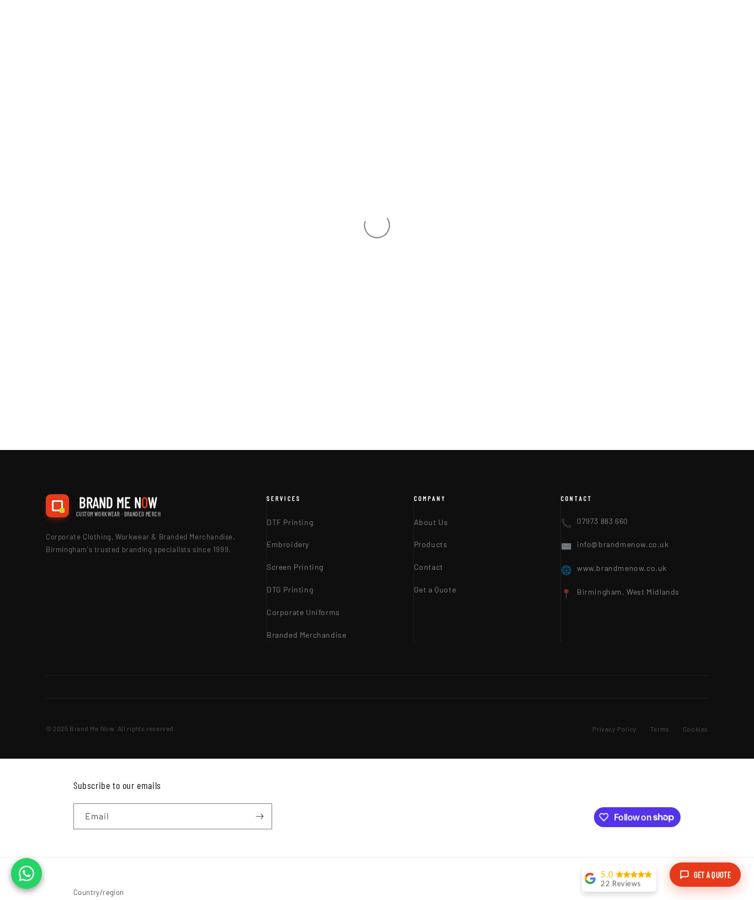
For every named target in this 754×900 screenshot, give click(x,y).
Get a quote (712, 875)
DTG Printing (290, 589)
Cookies (695, 729)
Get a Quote (435, 589)
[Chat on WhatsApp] (26, 873)
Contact (428, 566)
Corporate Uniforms (303, 612)
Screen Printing (295, 566)
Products (431, 544)
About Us (431, 522)
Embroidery (288, 544)
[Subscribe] (259, 816)
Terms (660, 729)
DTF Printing (290, 522)
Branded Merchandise (306, 634)
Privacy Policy (614, 729)
